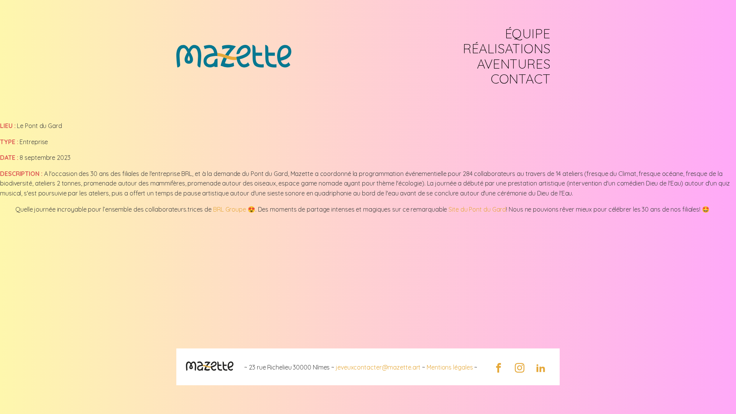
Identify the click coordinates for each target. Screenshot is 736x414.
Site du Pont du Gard (477, 209)
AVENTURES (513, 63)
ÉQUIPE (527, 33)
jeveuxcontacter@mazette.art (378, 367)
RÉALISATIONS (506, 48)
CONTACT (520, 78)
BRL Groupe (229, 209)
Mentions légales (450, 367)
